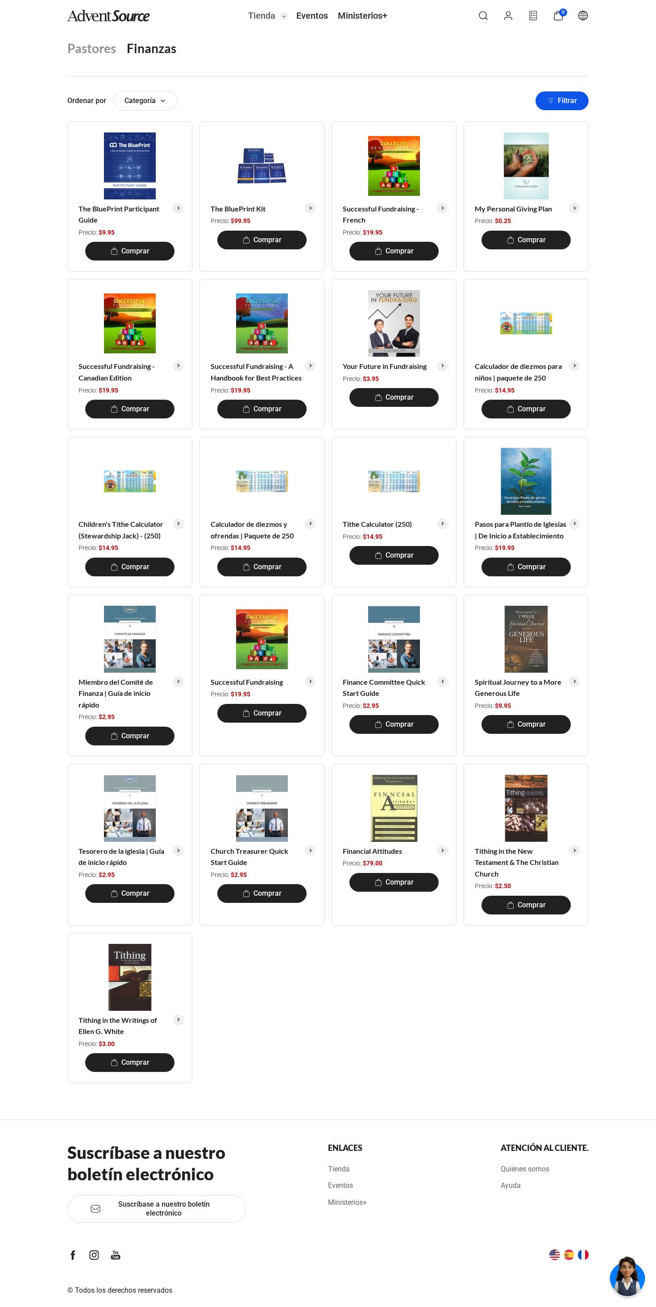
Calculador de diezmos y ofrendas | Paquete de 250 (252, 530)
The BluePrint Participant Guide (119, 214)
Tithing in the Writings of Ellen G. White (118, 1026)
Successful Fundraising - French (381, 214)
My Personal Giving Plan (513, 208)
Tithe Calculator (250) (377, 524)
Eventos (312, 15)
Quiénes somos (525, 1169)
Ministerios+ (362, 15)
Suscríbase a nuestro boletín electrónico (164, 1208)
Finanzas (151, 48)
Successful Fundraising (247, 682)
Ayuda (511, 1185)
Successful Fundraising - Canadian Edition (117, 372)
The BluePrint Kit (238, 208)
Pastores (91, 48)
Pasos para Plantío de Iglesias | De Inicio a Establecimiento (520, 530)
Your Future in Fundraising (385, 366)
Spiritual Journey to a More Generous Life (518, 688)
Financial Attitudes (372, 851)
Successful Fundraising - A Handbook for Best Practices (256, 372)
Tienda (261, 15)
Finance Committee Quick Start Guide (384, 688)
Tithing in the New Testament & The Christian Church (517, 862)
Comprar (135, 251)
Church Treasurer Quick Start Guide (249, 857)
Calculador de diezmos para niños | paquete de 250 (518, 372)
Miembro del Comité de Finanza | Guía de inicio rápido (116, 693)
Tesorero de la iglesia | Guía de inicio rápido (121, 857)
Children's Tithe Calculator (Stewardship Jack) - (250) (121, 530)
